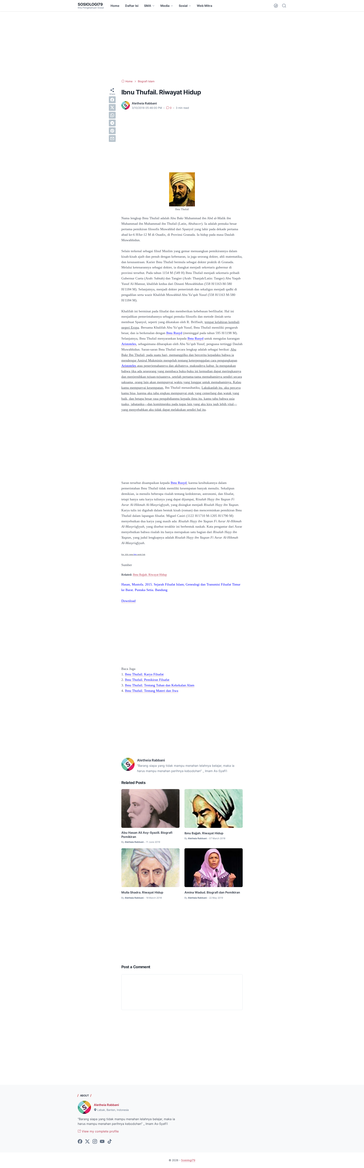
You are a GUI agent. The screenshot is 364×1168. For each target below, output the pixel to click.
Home (115, 6)
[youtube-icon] (102, 1141)
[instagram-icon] (95, 1141)
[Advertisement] (182, 45)
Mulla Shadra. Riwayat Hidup (142, 892)
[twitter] (112, 107)
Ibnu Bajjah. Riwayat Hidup (150, 574)
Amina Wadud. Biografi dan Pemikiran (212, 892)
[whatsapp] (112, 115)
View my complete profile (100, 1131)
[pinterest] (112, 130)
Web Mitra (204, 6)
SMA (147, 6)
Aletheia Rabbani (106, 1105)
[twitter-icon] (87, 1141)
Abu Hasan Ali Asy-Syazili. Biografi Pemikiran (146, 835)
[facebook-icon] (80, 1141)
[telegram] (112, 123)
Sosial (183, 6)
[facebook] (112, 99)
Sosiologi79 (90, 4)
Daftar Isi (131, 6)
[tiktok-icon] (109, 1141)
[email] (112, 138)
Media (164, 6)
